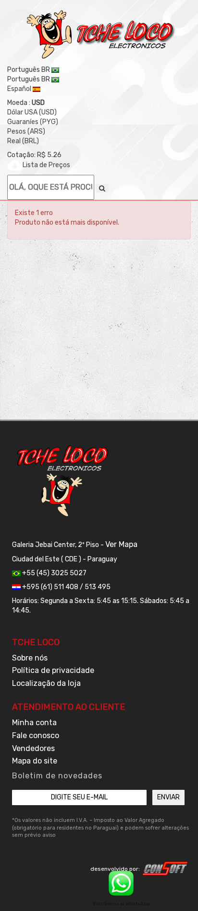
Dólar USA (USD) (32, 112)
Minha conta (34, 722)
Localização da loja (46, 683)
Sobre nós (30, 657)
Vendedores (33, 748)
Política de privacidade (53, 670)
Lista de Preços (46, 165)
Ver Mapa (121, 544)
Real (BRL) (23, 141)
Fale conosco (35, 735)
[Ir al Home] (101, 34)
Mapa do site (34, 760)
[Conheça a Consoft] (165, 868)
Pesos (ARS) (26, 131)
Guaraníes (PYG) (32, 122)
